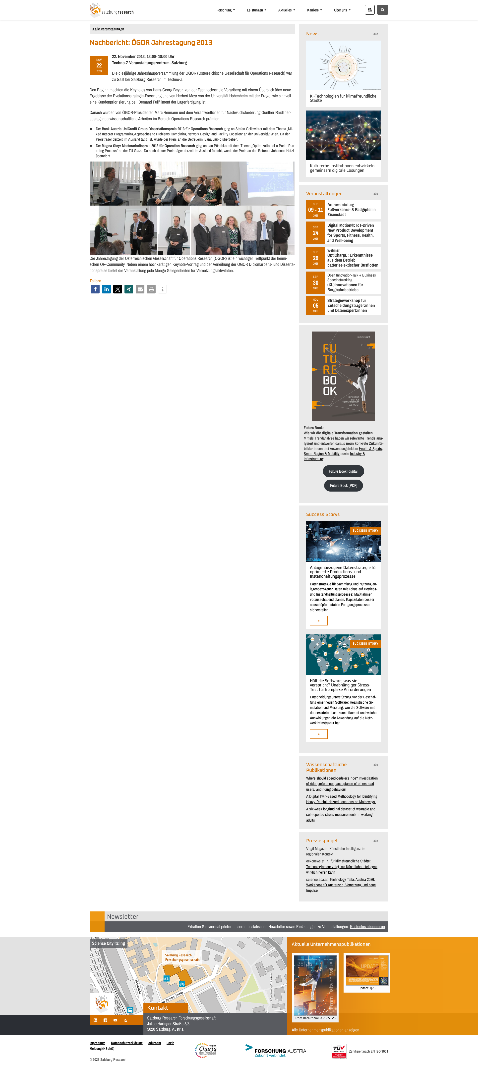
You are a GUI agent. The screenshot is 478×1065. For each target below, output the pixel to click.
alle (375, 34)
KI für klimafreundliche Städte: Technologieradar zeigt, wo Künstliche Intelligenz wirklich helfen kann (341, 866)
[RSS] (125, 1020)
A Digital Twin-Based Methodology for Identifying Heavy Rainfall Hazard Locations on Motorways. (341, 798)
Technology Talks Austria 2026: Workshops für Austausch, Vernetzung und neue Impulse (341, 885)
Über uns (340, 10)
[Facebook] (105, 1020)
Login (170, 1042)
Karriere (313, 10)
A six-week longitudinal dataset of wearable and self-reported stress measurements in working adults (340, 814)
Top (466, 1053)
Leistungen (255, 10)
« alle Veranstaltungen (108, 29)
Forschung (224, 10)
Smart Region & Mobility (322, 453)
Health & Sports (370, 448)
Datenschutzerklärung (127, 1042)
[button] (95, 289)
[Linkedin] (95, 1020)
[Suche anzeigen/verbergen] (382, 9)
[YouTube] (115, 1020)
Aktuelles (285, 10)
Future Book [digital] (343, 471)
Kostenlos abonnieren (367, 926)
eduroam (154, 1042)
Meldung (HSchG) (102, 1048)
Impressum (97, 1042)
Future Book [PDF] (343, 485)
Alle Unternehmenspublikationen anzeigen (325, 1030)
